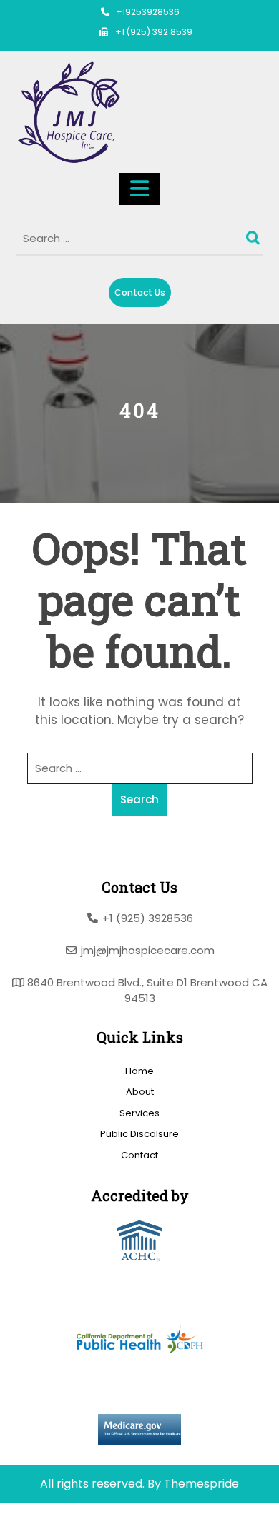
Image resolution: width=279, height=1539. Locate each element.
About (140, 1091)
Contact (139, 1155)
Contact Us (139, 292)
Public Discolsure (139, 1134)
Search (254, 234)
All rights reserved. (92, 1483)
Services (139, 1113)
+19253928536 (148, 12)
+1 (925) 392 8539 (153, 32)
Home (139, 1071)
